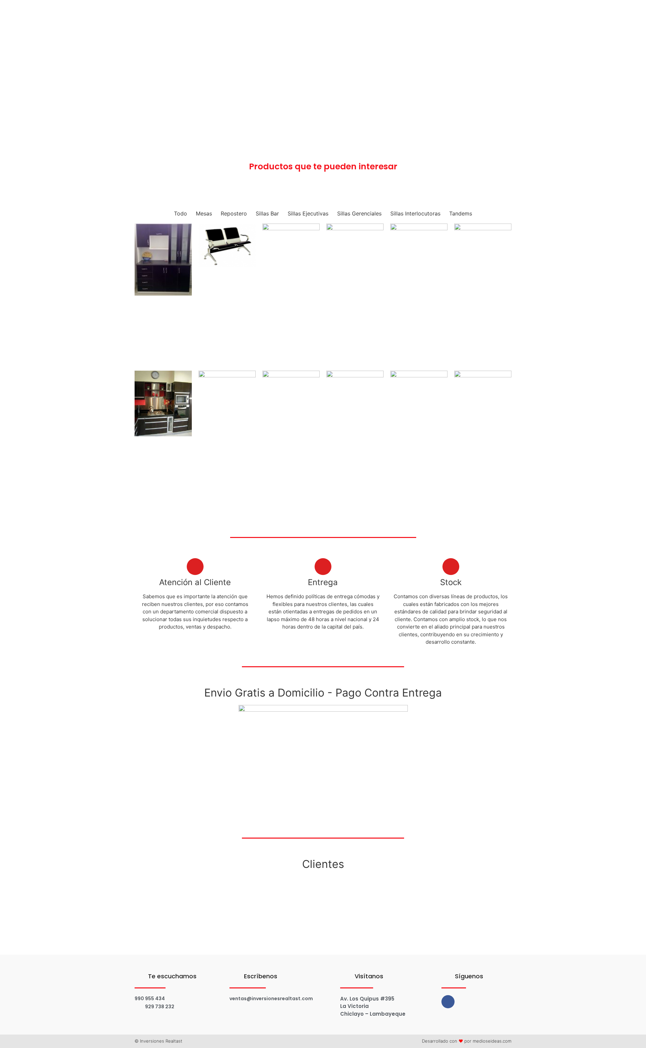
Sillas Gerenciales (359, 213)
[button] (140, 891)
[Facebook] (448, 1001)
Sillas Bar (267, 213)
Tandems (460, 213)
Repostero (234, 213)
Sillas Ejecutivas (308, 213)
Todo (180, 213)
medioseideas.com (492, 1041)
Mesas (204, 213)
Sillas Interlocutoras (415, 213)
